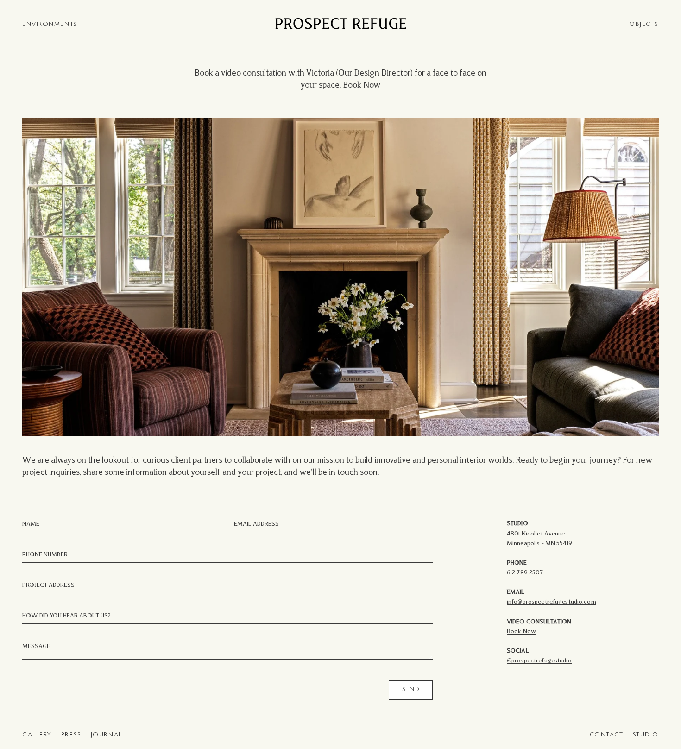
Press (71, 735)
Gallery (37, 735)
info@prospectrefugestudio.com (551, 602)
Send (410, 689)
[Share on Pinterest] (27, 126)
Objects (644, 24)
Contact (607, 735)
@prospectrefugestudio (539, 661)
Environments (49, 24)
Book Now (361, 85)
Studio (646, 735)
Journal (106, 735)
